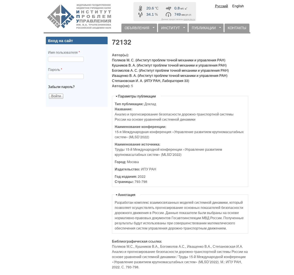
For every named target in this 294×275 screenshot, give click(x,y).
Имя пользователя (64, 52)
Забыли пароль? (61, 86)
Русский (221, 5)
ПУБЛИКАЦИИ (202, 28)
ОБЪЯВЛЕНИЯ (135, 28)
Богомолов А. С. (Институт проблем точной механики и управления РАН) (170, 70)
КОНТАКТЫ (237, 27)
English (238, 5)
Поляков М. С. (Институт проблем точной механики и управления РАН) (168, 60)
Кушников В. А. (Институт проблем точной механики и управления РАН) (169, 65)
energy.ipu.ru (189, 19)
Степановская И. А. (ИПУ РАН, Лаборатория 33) (150, 80)
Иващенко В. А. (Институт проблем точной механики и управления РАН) (169, 75)
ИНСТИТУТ (169, 28)
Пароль (55, 69)
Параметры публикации (137, 96)
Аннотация (126, 194)
